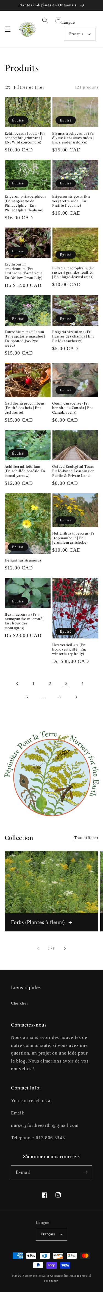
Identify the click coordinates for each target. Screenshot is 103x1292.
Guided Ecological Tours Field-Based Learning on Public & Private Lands (73, 471)
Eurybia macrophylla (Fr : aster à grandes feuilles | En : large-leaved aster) (73, 272)
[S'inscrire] (85, 1172)
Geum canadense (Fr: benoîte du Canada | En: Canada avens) (72, 407)
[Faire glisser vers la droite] (65, 948)
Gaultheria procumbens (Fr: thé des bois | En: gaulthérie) (25, 407)
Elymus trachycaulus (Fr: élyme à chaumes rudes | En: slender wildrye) (73, 138)
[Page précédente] (17, 683)
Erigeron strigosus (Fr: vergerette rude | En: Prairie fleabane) (71, 201)
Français (76, 34)
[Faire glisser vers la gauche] (38, 948)
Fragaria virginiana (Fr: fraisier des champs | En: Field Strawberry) (73, 336)
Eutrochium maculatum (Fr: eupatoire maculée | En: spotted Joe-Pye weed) (25, 338)
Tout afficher (86, 837)
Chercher (19, 1003)
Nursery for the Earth (36, 1275)
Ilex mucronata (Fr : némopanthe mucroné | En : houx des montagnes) (24, 621)
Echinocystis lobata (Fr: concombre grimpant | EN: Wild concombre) (25, 138)
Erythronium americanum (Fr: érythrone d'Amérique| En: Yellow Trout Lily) (24, 271)
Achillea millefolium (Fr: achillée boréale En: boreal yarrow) (25, 471)
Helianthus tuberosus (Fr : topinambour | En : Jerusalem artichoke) (73, 537)
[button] (7, 29)
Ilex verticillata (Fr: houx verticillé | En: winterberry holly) (69, 649)
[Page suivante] (75, 697)
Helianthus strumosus (23, 560)
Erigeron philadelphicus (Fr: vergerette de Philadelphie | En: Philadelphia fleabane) (25, 203)
